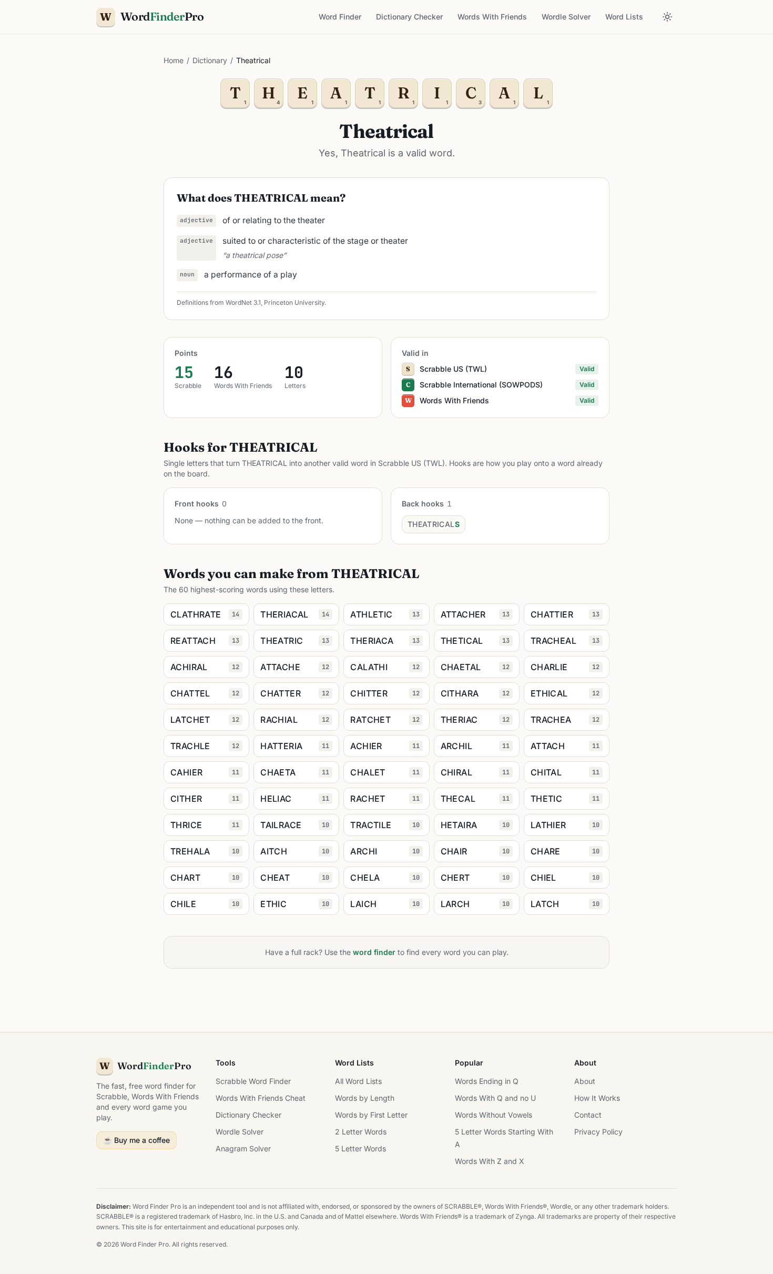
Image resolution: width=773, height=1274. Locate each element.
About (584, 1081)
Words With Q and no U (495, 1097)
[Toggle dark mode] (667, 16)
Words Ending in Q (486, 1081)
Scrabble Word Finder (253, 1081)
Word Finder (340, 16)
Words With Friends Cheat (261, 1097)
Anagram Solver (243, 1148)
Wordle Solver (566, 16)
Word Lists (624, 16)
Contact (588, 1114)
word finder (374, 952)
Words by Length (364, 1097)
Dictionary (209, 60)
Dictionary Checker (409, 16)
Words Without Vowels (493, 1114)
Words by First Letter (371, 1114)
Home (174, 60)
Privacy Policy (598, 1131)
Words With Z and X (489, 1161)
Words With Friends (492, 16)
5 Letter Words (360, 1148)
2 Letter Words (361, 1131)
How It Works (597, 1097)
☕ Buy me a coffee (136, 1140)
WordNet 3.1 (243, 302)
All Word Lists (358, 1081)
